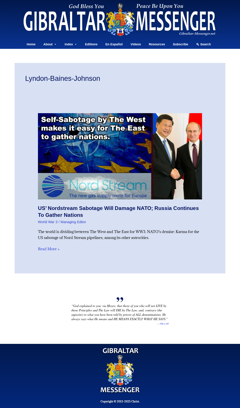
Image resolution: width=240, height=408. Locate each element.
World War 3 (47, 222)
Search (205, 44)
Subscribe (180, 44)
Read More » (48, 248)
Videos (136, 44)
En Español (114, 44)
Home (31, 44)
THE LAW (164, 323)
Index (69, 44)
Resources (157, 44)
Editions (91, 44)
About (48, 44)
